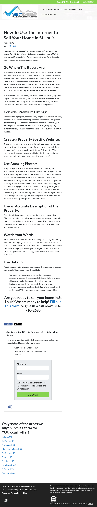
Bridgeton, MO (8, 473)
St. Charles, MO (8, 453)
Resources (6, 493)
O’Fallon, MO (8, 469)
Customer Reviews (49, 14)
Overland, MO (8, 461)
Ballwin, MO (7, 437)
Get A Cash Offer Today (51, 9)
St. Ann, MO (7, 457)
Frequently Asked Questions (13, 490)
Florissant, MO (8, 445)
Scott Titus (11, 46)
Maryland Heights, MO (12, 449)
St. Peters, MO (8, 441)
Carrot (90, 504)
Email (20, 373)
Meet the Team (70, 9)
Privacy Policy (16, 493)
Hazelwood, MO (9, 465)
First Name (22, 364)
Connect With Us (28, 486)
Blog (80, 9)
